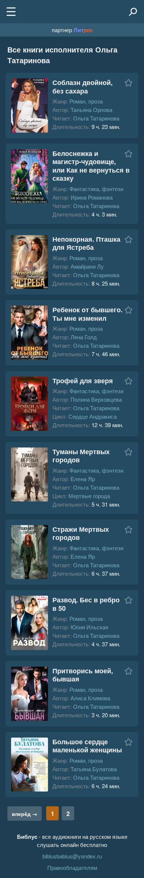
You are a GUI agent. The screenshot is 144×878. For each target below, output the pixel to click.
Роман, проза (86, 101)
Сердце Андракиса (92, 416)
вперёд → (24, 813)
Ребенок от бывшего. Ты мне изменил (87, 314)
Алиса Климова (90, 698)
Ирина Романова (92, 197)
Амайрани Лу (87, 266)
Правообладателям (72, 867)
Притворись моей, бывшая (82, 675)
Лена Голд (84, 337)
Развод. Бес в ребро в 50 (86, 604)
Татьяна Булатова (94, 769)
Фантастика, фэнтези (96, 189)
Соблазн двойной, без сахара (82, 87)
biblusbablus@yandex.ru (72, 856)
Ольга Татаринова (96, 118)
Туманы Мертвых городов (81, 456)
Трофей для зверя (82, 380)
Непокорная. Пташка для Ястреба (86, 243)
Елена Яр (83, 479)
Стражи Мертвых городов (80, 533)
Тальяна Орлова (91, 109)
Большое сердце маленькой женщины (87, 746)
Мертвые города (89, 496)
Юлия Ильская (89, 627)
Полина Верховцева (96, 399)
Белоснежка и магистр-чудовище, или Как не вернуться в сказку (91, 166)
